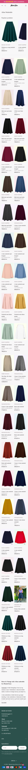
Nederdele (4, 687)
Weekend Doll (18, 223)
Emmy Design (5, 373)
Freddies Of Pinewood (17, 605)
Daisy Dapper (22, 45)
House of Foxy (6, 45)
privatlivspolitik (8, 753)
